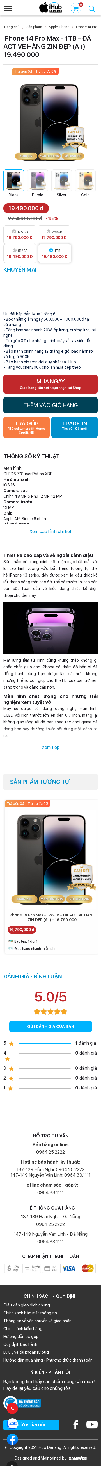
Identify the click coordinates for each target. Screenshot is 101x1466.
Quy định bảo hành (20, 1344)
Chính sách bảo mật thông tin (30, 1313)
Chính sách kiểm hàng (22, 1328)
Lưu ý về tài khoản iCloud (26, 1352)
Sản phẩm (34, 27)
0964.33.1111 (50, 1192)
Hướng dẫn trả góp (20, 1336)
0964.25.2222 (50, 1152)
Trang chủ (11, 27)
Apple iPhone (59, 27)
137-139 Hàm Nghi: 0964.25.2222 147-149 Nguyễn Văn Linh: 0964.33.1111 (50, 1172)
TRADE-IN (74, 425)
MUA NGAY (50, 384)
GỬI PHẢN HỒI (31, 1425)
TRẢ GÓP (26, 427)
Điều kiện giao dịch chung (26, 1305)
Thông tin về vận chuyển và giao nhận (37, 1321)
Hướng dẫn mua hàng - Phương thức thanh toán (48, 1360)
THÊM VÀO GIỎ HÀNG (50, 405)
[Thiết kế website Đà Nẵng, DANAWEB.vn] (77, 1458)
